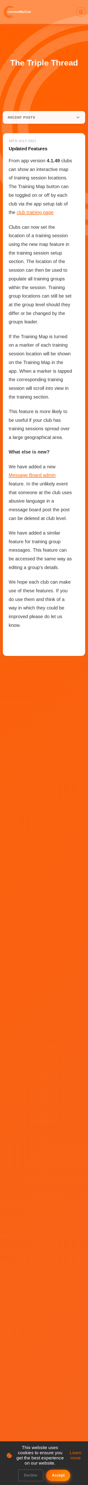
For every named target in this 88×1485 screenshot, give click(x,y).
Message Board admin (32, 475)
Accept (58, 1475)
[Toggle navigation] (81, 12)
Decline (30, 1475)
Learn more (75, 1455)
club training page (35, 212)
